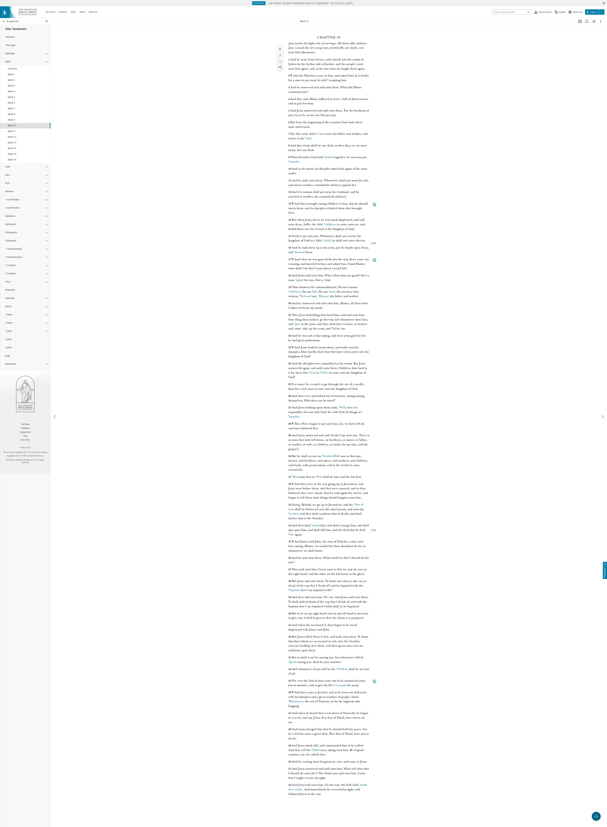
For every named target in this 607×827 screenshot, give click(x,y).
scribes (293, 514)
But (295, 477)
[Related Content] (594, 21)
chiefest (342, 669)
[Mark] (280, 55)
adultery (294, 292)
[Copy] (280, 62)
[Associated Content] (374, 204)
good (300, 280)
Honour (324, 296)
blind (316, 750)
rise (291, 535)
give (297, 324)
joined (329, 157)
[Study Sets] (580, 21)
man (322, 134)
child (327, 241)
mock (316, 525)
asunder (294, 162)
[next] (602, 417)
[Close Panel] (46, 21)
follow (337, 329)
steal (332, 292)
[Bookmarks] (587, 21)
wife (308, 138)
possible (294, 417)
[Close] (280, 49)
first (319, 477)
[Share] (280, 67)
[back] (3, 21)
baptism (294, 590)
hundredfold (331, 456)
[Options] (601, 21)
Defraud (305, 296)
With (343, 407)
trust (313, 373)
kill (315, 292)
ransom (341, 685)
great (292, 662)
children (330, 224)
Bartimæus (296, 701)
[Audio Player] (596, 816)
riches (325, 373)
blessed (300, 252)
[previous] (55, 417)
